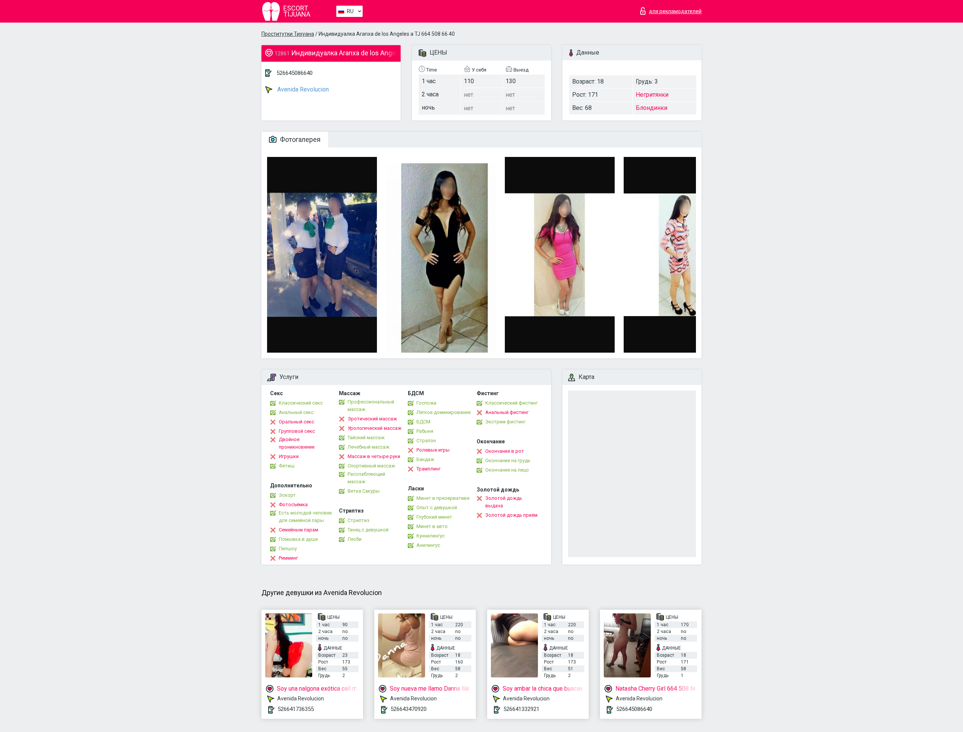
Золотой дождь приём (511, 515)
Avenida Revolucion (302, 89)
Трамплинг (428, 469)
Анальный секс (296, 412)
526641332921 (521, 709)
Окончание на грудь (507, 460)
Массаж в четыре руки (374, 456)
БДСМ (423, 422)
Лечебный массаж (368, 447)
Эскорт (287, 495)
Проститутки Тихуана (287, 34)
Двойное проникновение (296, 443)
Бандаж (425, 459)
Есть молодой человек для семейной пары (305, 516)
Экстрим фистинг (505, 422)
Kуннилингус (430, 536)
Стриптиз (358, 520)
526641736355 (296, 709)
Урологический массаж (374, 428)
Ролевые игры (433, 450)
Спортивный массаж (371, 466)
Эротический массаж (372, 419)
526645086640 (294, 73)
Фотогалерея (299, 139)
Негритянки (652, 94)
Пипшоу (288, 548)
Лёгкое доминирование (443, 412)
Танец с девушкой (368, 530)
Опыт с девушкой (436, 507)
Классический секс (301, 403)
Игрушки (289, 456)
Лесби (355, 539)
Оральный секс (296, 422)
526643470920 (408, 709)
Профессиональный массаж (371, 405)
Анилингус (428, 545)
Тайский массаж (366, 437)
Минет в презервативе (442, 498)
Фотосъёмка (293, 504)
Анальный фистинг (507, 412)
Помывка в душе (298, 539)
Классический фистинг (511, 403)
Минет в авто (432, 526)
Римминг (288, 558)
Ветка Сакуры (364, 491)
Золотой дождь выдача (503, 501)
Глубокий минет (434, 517)
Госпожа (426, 403)
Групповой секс (297, 431)
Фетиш (287, 466)
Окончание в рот (504, 451)
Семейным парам (298, 530)
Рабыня (424, 431)
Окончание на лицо (507, 470)
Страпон (426, 440)
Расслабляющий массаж (366, 477)
